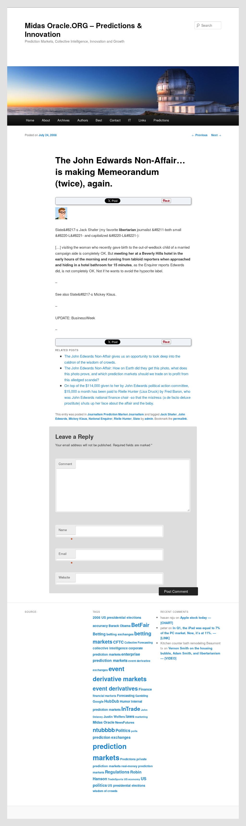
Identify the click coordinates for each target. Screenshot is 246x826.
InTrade (130, 709)
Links (142, 120)
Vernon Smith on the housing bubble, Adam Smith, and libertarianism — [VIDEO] (190, 653)
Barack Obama (119, 625)
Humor (125, 701)
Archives (63, 120)
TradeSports (115, 779)
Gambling (141, 696)
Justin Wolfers (114, 716)
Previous (200, 135)
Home (30, 120)
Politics (123, 730)
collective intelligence (110, 648)
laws (130, 716)
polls (134, 731)
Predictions (161, 120)
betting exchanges (120, 634)
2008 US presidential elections (117, 617)
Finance (145, 689)
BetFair (140, 625)
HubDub (111, 701)
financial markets (104, 696)
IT (129, 120)
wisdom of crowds (105, 791)
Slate (136, 418)
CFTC (118, 642)
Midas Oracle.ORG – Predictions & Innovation (83, 29)
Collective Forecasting (138, 642)
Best (99, 120)
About (46, 120)
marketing (141, 717)
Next (216, 135)
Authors (82, 120)
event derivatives (115, 688)
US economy (132, 779)
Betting (99, 634)
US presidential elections (126, 785)
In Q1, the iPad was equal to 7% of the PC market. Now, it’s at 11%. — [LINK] (190, 633)
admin (149, 418)
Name (66, 530)
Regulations (117, 772)
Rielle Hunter (123, 418)
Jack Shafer (168, 414)
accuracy (100, 625)
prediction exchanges (112, 737)
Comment (65, 463)
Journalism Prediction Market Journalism (115, 414)
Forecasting (126, 695)
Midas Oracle (103, 722)
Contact (115, 120)
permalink (180, 418)
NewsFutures (124, 722)
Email (66, 554)
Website (64, 577)
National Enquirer (100, 418)
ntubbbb (104, 730)
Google (98, 701)
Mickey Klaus (78, 418)
